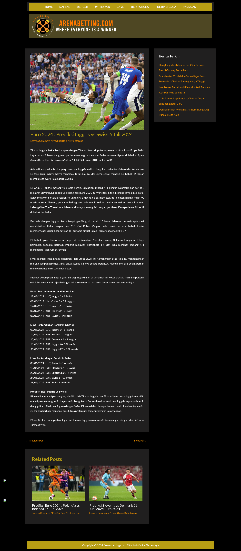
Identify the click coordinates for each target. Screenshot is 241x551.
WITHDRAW (102, 7)
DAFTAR (64, 7)
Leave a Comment (40, 140)
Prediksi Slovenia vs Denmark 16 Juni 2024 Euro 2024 (113, 507)
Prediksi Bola (59, 140)
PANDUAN (189, 7)
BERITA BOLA (140, 7)
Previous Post (35, 440)
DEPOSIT (83, 7)
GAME (120, 7)
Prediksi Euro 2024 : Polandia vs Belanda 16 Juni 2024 (56, 507)
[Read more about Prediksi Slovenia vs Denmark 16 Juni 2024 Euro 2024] (116, 483)
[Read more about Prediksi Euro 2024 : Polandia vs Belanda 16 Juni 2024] (58, 483)
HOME (49, 7)
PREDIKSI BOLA (165, 7)
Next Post (141, 440)
